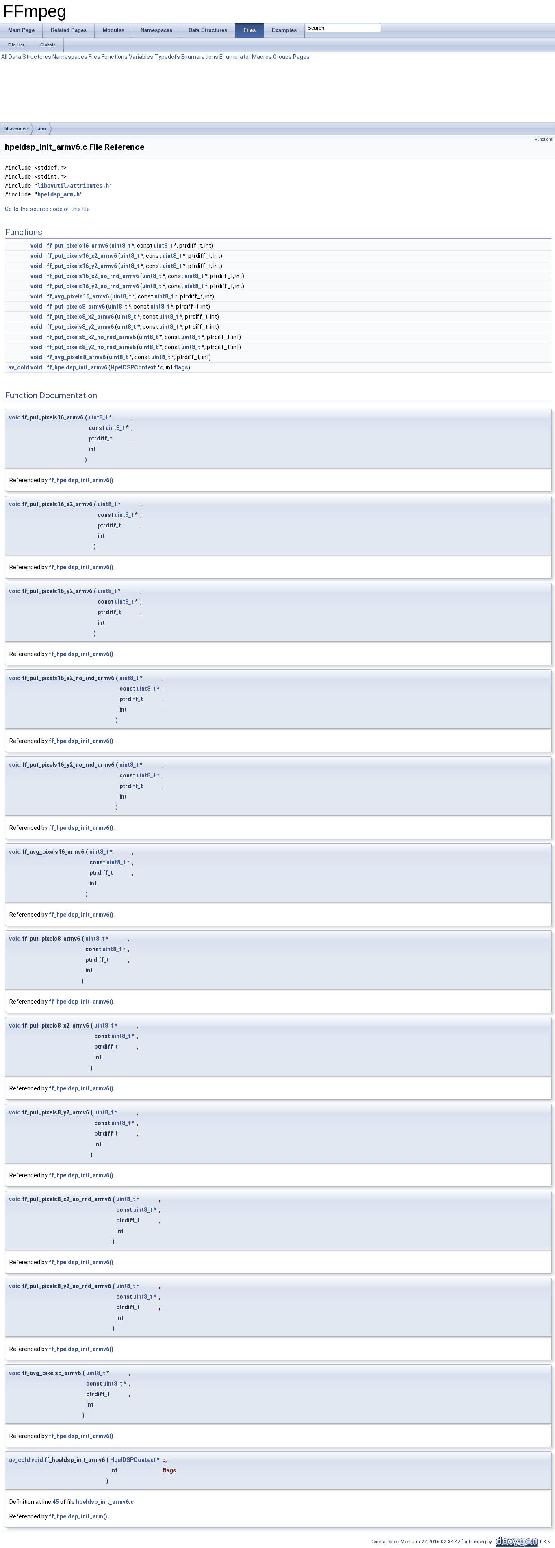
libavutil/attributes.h (73, 185)
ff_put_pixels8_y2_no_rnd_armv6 (91, 347)
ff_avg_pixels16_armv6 (78, 296)
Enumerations (199, 57)
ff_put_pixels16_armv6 (77, 245)
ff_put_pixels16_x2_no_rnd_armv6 (93, 276)
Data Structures (30, 57)
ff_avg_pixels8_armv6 (76, 357)
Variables (141, 57)
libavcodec (16, 128)
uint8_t (120, 245)
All (4, 57)
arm (42, 128)
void (36, 245)
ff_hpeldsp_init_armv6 (77, 367)
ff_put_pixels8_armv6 (76, 306)
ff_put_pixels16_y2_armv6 (82, 266)
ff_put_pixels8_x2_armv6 (80, 316)
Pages (301, 57)
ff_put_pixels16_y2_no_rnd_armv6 (93, 286)
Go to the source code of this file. (48, 209)
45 (55, 1501)
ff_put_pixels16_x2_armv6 (82, 256)
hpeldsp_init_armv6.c (105, 1501)
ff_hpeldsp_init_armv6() (81, 480)
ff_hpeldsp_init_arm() (78, 1516)
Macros (262, 57)
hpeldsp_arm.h (58, 194)
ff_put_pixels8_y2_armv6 (80, 327)
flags (181, 367)
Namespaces (69, 57)
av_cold (18, 367)
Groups (282, 57)
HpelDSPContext (133, 367)
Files (94, 57)
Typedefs (167, 57)
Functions (115, 57)
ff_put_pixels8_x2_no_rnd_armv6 (91, 337)
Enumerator (235, 57)
